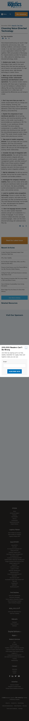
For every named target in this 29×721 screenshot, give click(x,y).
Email (5, 362)
